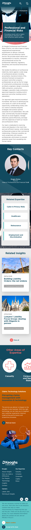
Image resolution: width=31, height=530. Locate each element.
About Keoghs (6, 471)
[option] (15, 169)
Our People (6, 478)
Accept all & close (12, 527)
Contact (4, 485)
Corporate (19, 476)
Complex (15, 10)
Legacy (18, 478)
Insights (4, 483)
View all (16, 340)
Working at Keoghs (8, 494)
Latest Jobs (6, 491)
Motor (18, 481)
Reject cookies (11, 522)
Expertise (9, 10)
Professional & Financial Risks (14, 286)
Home (3, 10)
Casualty (18, 471)
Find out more (11, 423)
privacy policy (7, 517)
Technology (6, 480)
